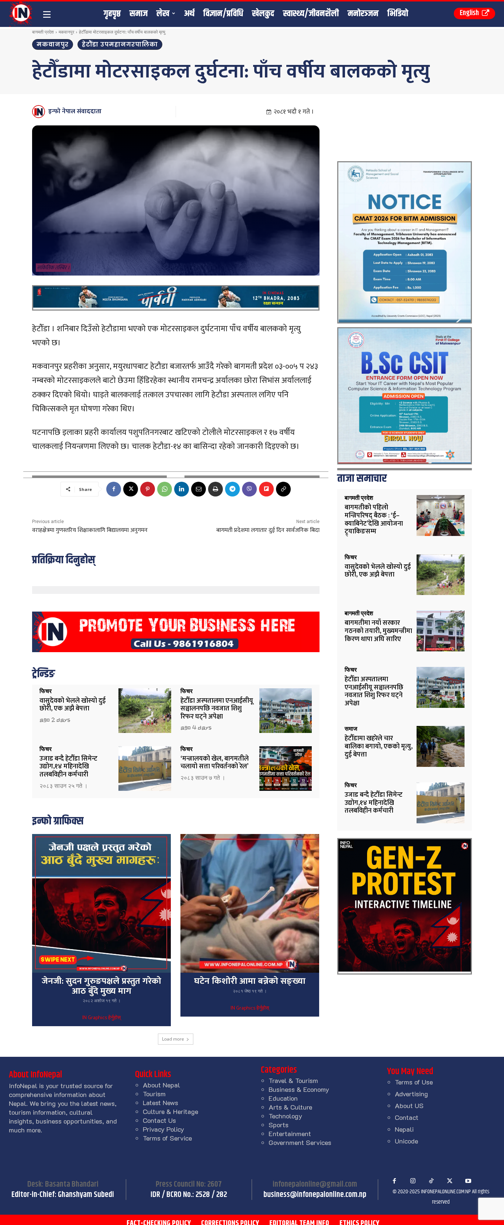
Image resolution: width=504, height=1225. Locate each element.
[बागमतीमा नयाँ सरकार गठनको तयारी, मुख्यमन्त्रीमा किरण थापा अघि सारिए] (441, 630)
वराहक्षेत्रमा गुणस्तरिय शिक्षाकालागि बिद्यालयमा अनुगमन (90, 530)
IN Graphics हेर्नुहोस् (101, 1018)
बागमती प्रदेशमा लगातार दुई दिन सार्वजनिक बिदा (268, 530)
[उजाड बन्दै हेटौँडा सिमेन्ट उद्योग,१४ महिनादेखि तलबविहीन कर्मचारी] (144, 768)
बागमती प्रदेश (43, 32)
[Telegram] (232, 489)
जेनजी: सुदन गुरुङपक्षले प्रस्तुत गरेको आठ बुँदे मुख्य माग (101, 986)
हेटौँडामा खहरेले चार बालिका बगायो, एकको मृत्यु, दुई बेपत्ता (378, 746)
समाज (351, 729)
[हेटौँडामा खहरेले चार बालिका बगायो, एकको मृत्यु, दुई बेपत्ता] (441, 746)
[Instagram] (412, 1181)
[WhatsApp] (164, 489)
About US (409, 1105)
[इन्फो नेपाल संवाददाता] (39, 111)
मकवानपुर (66, 32)
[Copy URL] (283, 489)
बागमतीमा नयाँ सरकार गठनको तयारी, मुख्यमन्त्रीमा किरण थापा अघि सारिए (378, 630)
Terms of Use (414, 1081)
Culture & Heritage (170, 1111)
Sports (279, 1124)
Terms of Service (167, 1138)
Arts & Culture (290, 1107)
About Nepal (161, 1084)
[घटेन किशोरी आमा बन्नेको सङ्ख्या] (249, 903)
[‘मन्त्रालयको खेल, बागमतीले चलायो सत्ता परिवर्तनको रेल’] (285, 768)
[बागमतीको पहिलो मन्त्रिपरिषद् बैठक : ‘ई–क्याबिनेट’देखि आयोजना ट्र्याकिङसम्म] (441, 515)
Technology (285, 1115)
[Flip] (266, 489)
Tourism (154, 1093)
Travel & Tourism (293, 1080)
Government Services (300, 1142)
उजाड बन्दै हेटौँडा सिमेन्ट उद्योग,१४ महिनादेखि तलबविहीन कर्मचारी (68, 766)
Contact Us (159, 1120)
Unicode (406, 1140)
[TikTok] (431, 1181)
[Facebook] (113, 489)
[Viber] (249, 489)
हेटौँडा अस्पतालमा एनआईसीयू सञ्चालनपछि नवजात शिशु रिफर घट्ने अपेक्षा (216, 708)
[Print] (215, 489)
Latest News (160, 1102)
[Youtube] (468, 1181)
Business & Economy (299, 1089)
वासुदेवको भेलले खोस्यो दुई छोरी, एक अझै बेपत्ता (72, 704)
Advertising (411, 1093)
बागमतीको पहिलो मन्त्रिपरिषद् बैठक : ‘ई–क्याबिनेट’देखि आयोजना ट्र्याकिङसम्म (374, 519)
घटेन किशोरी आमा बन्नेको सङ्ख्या (249, 981)
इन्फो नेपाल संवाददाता (74, 111)
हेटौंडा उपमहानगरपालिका (120, 44)
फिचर (45, 691)
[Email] (198, 489)
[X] (130, 489)
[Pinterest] (147, 489)
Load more (173, 1039)
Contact (406, 1117)
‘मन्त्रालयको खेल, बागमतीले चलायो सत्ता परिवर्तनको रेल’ (214, 762)
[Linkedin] (181, 489)
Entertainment (290, 1133)
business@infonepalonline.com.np (314, 1194)
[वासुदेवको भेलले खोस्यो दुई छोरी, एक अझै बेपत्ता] (144, 710)
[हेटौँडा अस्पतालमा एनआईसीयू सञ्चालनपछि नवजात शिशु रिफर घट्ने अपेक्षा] (285, 710)
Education (283, 1098)
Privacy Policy (163, 1129)
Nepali (404, 1129)
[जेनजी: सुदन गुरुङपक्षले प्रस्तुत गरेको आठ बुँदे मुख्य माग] (101, 903)
